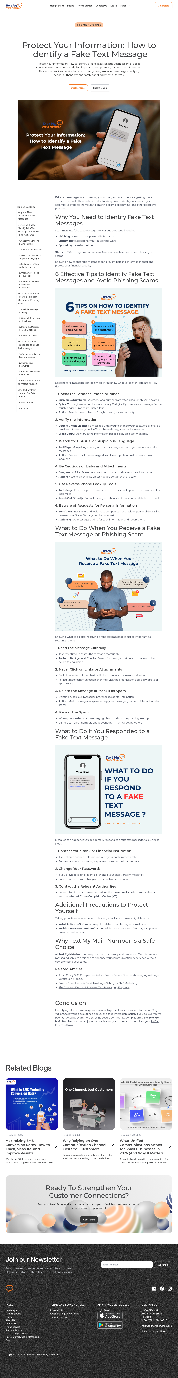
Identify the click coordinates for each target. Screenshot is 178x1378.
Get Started (163, 5)
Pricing (70, 5)
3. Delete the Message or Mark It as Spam (29, 328)
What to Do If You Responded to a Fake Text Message (28, 345)
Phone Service (85, 5)
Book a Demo (100, 88)
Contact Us (101, 5)
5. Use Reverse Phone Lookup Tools (29, 274)
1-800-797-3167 (150, 1310)
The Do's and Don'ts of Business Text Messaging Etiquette (94, 987)
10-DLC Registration (16, 1333)
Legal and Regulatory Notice (64, 1313)
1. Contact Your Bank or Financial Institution (30, 355)
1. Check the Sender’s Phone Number (29, 242)
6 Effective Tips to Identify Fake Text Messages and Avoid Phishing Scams (28, 229)
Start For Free (78, 88)
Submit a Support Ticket (154, 1331)
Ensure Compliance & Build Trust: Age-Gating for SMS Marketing (98, 983)
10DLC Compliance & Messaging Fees (22, 1339)
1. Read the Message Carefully (28, 311)
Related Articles (26, 402)
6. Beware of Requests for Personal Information (29, 284)
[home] (14, 6)
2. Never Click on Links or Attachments (29, 319)
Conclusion (23, 408)
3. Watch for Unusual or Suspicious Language (30, 257)
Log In (113, 5)
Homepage (11, 1310)
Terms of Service (58, 1317)
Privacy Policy (57, 1310)
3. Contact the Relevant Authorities (29, 373)
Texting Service (56, 5)
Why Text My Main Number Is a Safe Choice (27, 393)
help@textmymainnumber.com (157, 1325)
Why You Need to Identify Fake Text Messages (26, 215)
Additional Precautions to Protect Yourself (29, 382)
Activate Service (14, 1330)
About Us (10, 1320)
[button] (125, 5)
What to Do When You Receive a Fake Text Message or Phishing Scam (29, 298)
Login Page (103, 1310)
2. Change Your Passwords (26, 364)
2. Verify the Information (30, 249)
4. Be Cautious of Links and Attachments (29, 265)
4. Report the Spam (28, 335)
